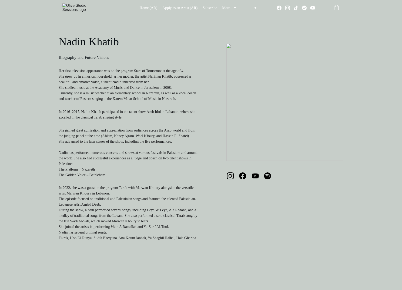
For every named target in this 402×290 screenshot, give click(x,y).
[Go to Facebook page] (281, 8)
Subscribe (210, 8)
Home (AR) (148, 8)
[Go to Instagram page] (289, 8)
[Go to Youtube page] (312, 8)
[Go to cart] (337, 7)
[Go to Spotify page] (306, 8)
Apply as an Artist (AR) (180, 8)
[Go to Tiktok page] (298, 8)
